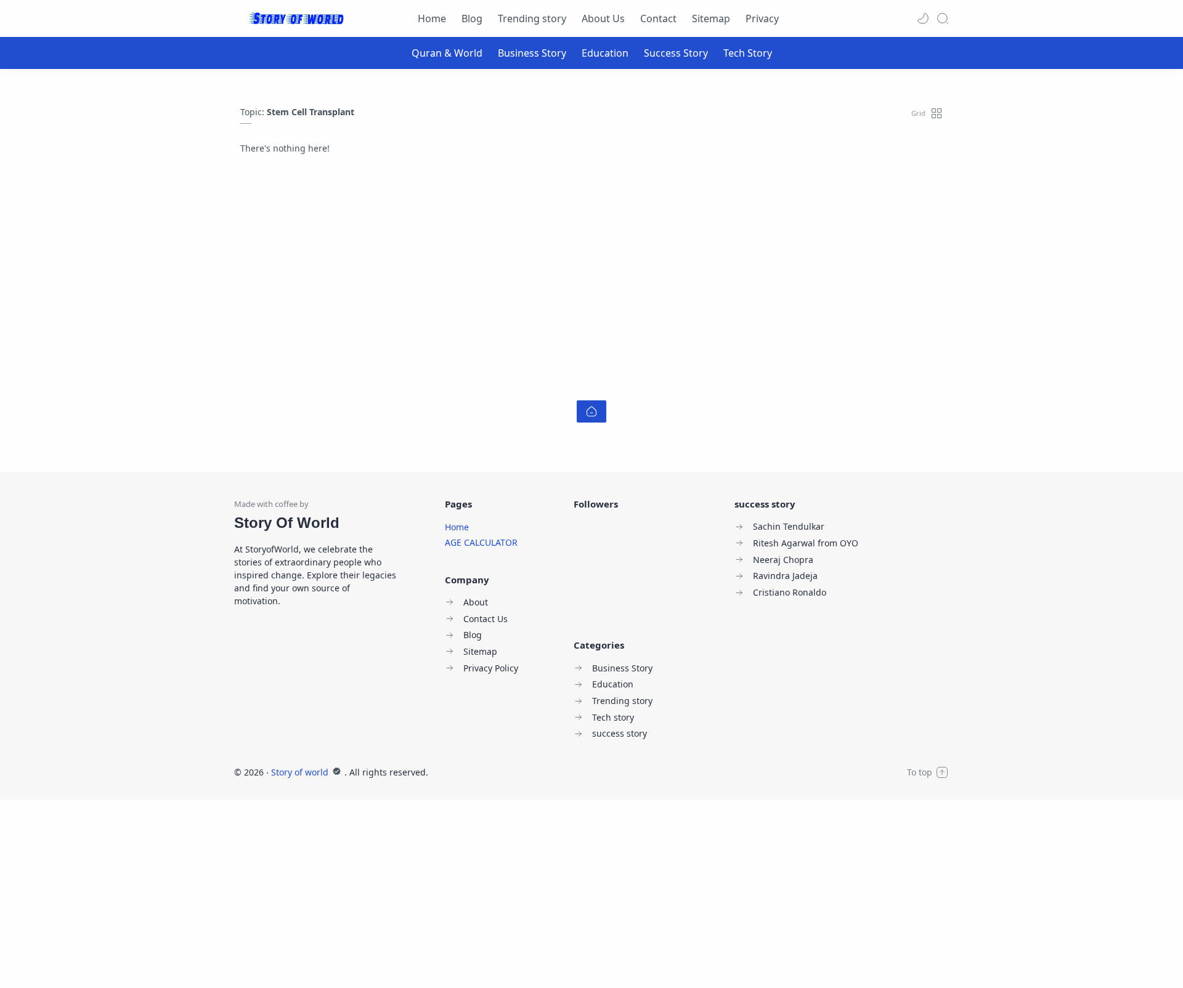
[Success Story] (676, 53)
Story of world (301, 772)
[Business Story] (532, 53)
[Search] (943, 18)
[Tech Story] (747, 53)
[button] (923, 18)
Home (457, 527)
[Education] (605, 53)
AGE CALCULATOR (481, 542)
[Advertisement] (591, 277)
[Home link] (591, 411)
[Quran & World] (447, 53)
